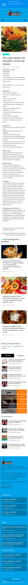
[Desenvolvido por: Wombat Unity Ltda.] (14, 582)
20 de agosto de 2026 (15, 378)
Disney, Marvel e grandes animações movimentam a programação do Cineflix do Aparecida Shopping (16, 437)
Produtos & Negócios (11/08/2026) (11, 561)
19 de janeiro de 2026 (8, 530)
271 (20, 411)
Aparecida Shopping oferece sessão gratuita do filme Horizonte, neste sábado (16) (13, 234)
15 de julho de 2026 (15, 448)
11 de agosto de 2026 (8, 563)
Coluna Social (6, 406)
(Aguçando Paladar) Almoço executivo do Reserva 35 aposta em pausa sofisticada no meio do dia (14, 329)
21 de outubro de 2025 (9, 546)
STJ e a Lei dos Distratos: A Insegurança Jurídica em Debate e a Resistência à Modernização (13, 535)
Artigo (4, 392)
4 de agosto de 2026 (8, 569)
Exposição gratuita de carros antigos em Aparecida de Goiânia (13, 229)
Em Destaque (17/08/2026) (9, 499)
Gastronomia (6, 54)
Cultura (4, 411)
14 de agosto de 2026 (8, 508)
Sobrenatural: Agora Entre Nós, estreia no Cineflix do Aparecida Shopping (17, 382)
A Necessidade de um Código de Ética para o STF (14, 527)
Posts (22, 392)
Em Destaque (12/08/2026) (9, 512)
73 (20, 392)
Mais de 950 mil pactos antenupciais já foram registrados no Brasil (14, 367)
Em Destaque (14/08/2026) (9, 506)
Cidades (4, 401)
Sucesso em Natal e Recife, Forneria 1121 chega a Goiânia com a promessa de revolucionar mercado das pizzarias (13, 265)
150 (20, 396)
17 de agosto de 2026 (8, 501)
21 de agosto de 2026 (15, 363)
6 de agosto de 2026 (15, 440)
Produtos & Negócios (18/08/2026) (11, 555)
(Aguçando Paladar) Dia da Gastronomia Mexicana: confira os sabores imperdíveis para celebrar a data (13, 299)
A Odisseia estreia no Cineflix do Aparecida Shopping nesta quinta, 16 (16, 445)
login (13, 346)
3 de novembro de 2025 (9, 538)
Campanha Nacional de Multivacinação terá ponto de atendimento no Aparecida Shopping (16, 375)
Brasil (3, 397)
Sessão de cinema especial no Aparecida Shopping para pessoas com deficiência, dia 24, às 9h (16, 360)
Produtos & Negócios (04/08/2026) (11, 567)
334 (20, 401)
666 (20, 406)
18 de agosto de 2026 (8, 557)
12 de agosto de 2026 (15, 432)
